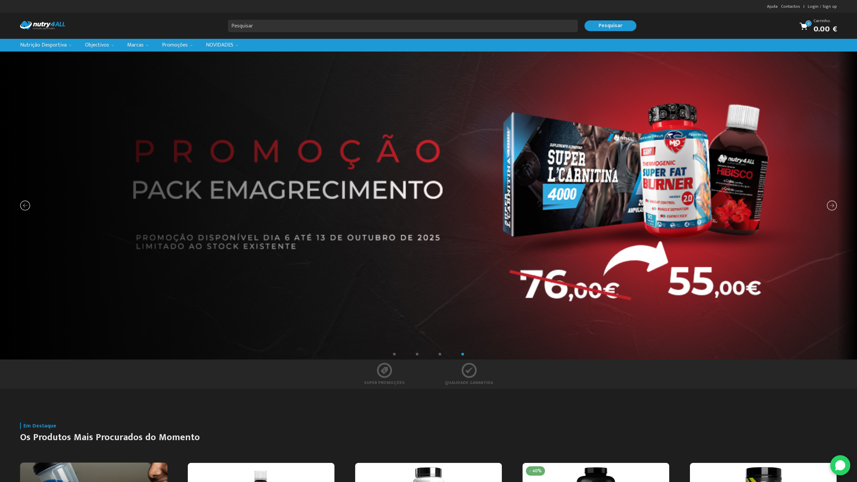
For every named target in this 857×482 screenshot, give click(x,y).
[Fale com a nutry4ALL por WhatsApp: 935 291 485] (840, 465)
